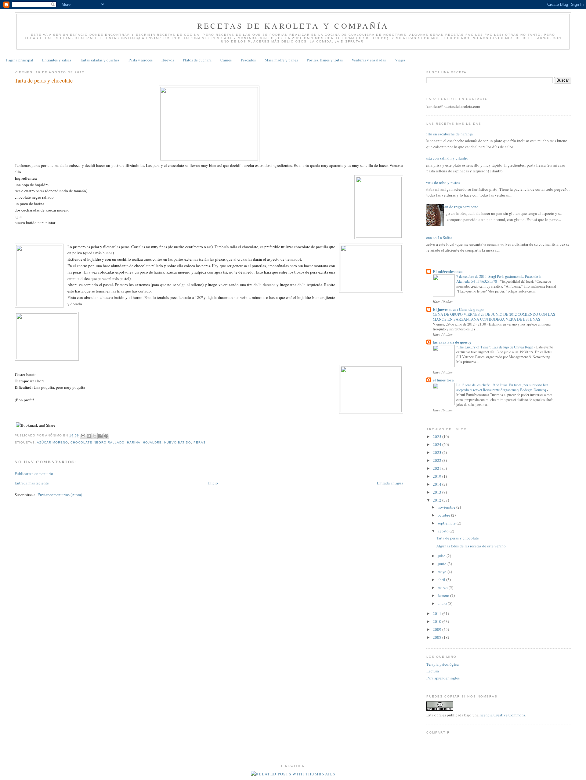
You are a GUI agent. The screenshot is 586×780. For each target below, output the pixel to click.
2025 (437, 436)
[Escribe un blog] (89, 436)
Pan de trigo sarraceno (460, 206)
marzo (443, 587)
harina (133, 442)
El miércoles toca (448, 271)
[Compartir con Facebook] (100, 436)
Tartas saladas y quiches (99, 60)
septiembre (447, 523)
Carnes (226, 60)
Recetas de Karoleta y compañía (293, 25)
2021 (437, 468)
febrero (444, 595)
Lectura (432, 671)
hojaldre (152, 442)
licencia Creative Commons (502, 715)
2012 (437, 500)
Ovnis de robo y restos (441, 182)
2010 (437, 621)
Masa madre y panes (281, 60)
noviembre (447, 507)
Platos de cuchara (197, 60)
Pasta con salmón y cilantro (445, 158)
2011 (437, 613)
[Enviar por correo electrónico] (83, 436)
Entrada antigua (390, 483)
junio (442, 563)
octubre (444, 515)
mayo (442, 571)
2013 (437, 492)
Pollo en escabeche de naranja (448, 134)
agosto (444, 531)
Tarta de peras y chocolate (457, 538)
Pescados (248, 60)
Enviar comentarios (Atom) (60, 494)
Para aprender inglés (443, 678)
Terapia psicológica (442, 664)
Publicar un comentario (34, 473)
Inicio (213, 483)
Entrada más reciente (32, 483)
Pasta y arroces (140, 60)
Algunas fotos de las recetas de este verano (471, 546)
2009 (437, 629)
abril (442, 579)
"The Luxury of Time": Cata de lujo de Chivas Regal (495, 346)
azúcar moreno (52, 442)
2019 (437, 476)
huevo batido (177, 442)
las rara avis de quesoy (452, 342)
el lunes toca (443, 380)
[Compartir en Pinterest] (106, 436)
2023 (437, 452)
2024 (437, 444)
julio (442, 555)
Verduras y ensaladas (369, 60)
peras (200, 442)
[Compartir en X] (95, 436)
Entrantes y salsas (56, 60)
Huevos (167, 60)
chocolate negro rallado (97, 442)
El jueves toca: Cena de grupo (458, 309)
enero (443, 603)
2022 (437, 460)
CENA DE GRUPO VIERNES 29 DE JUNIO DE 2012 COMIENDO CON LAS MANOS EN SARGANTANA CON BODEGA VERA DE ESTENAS (494, 317)
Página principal (19, 60)
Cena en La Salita (437, 237)
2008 (437, 637)
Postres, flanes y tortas (325, 60)
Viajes (400, 60)
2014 (437, 484)
